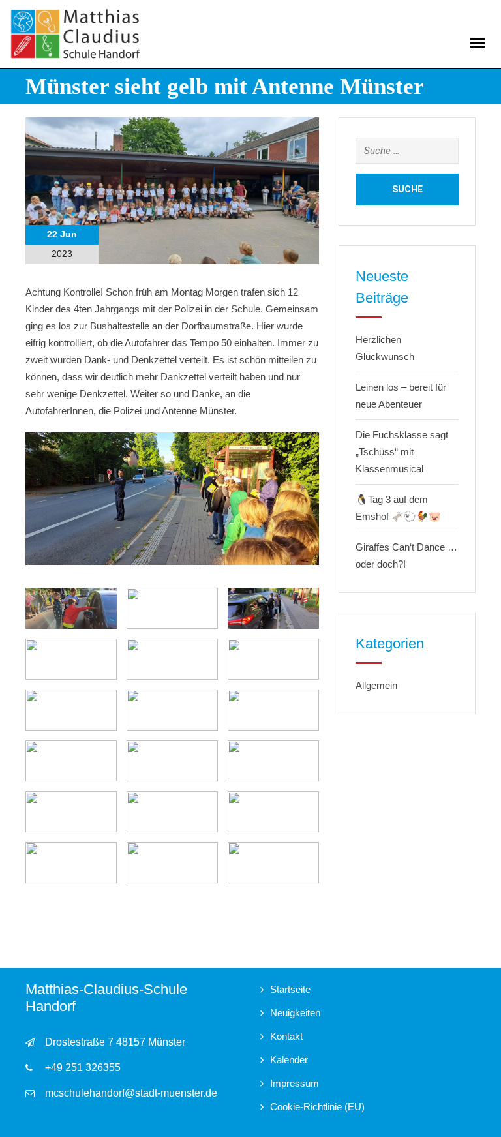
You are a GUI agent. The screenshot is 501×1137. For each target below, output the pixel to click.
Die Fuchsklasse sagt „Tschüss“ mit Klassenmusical (402, 451)
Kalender (289, 1059)
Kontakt (286, 1036)
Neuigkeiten (295, 1012)
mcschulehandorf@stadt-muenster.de (131, 1093)
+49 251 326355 (83, 1067)
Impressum (294, 1083)
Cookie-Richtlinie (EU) (317, 1106)
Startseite (290, 989)
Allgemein (376, 685)
